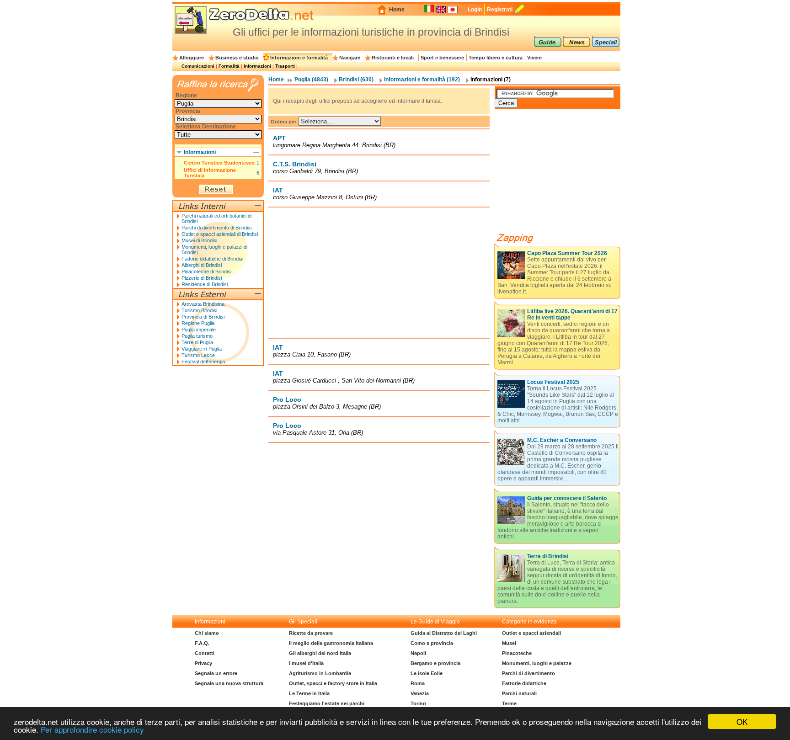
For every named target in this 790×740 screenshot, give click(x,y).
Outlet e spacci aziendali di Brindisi (219, 234)
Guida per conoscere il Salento (567, 498)
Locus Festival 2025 (553, 382)
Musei (509, 643)
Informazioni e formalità (299, 57)
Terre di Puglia (197, 342)
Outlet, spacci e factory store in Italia (333, 683)
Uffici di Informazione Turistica (210, 172)
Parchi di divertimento (528, 673)
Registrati (499, 9)
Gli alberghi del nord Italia (320, 653)
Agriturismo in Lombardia (320, 673)
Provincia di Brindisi (202, 316)
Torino (418, 703)
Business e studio (237, 57)
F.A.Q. (202, 643)
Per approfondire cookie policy (92, 729)
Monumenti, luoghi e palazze (536, 663)
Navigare (349, 57)
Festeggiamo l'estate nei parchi (326, 703)
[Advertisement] (379, 272)
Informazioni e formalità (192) (422, 79)
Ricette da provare (311, 633)
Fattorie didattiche (524, 683)
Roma (418, 683)
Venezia (420, 693)
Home (397, 9)
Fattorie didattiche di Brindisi (212, 258)
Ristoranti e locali (393, 57)
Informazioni (257, 66)
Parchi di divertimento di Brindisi (216, 227)
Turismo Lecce (198, 355)
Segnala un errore (216, 673)
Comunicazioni (197, 66)
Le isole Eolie (427, 673)
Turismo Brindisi (199, 310)
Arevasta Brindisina (202, 304)
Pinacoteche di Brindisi (206, 271)
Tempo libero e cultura (496, 57)
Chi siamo (207, 633)
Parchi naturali (519, 693)
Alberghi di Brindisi (201, 265)
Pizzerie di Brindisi (201, 278)
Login (475, 9)
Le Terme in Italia (309, 693)
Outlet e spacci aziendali (531, 633)
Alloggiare (191, 57)
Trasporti (285, 66)
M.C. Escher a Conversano (562, 440)
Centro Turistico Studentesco (219, 162)
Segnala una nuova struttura (229, 683)
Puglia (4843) (311, 79)
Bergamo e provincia (435, 663)
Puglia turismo (197, 336)
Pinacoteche (517, 653)
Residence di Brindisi (204, 284)
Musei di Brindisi (199, 240)
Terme (509, 703)
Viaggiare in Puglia (201, 348)
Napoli (418, 653)
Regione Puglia (197, 323)
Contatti (204, 653)
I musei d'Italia (306, 663)
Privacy (203, 663)
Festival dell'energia (203, 361)
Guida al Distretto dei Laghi (444, 633)
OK (742, 721)
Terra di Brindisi (547, 556)
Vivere (534, 57)
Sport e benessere (442, 57)
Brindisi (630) (356, 79)
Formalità (229, 66)
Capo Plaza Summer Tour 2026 (567, 253)
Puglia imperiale (198, 329)
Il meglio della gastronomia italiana (331, 643)
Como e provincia (432, 643)
